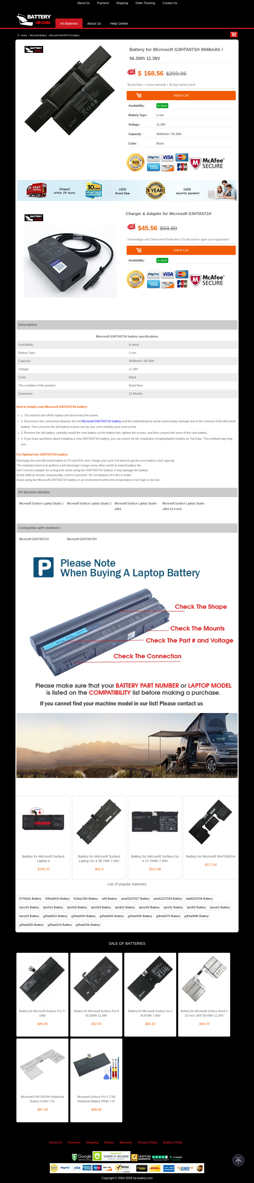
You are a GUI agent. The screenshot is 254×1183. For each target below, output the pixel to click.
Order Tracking (145, 3)
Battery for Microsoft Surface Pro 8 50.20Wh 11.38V (96, 1013)
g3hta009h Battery (196, 916)
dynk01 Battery (125, 907)
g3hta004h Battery (112, 916)
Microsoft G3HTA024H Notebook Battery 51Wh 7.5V (42, 1099)
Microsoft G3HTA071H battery (101, 421)
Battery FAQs (172, 1142)
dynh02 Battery (77, 907)
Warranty (126, 1142)
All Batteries (69, 23)
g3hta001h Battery (55, 916)
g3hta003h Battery (83, 916)
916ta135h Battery (86, 898)
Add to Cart (181, 95)
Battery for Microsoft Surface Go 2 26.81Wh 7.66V (150, 1013)
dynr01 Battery (173, 907)
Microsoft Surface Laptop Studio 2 (89, 503)
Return (109, 1142)
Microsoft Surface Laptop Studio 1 (41, 503)
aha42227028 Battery (168, 898)
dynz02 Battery (29, 916)
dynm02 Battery (149, 907)
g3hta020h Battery (31, 924)
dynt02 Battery (196, 907)
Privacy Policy (148, 1142)
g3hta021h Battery (60, 924)
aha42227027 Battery (135, 898)
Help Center (119, 23)
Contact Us (170, 3)
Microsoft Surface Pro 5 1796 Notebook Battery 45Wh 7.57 (96, 1099)
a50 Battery (109, 898)
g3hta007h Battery (168, 916)
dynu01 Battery (220, 907)
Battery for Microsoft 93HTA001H (210, 856)
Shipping (122, 3)
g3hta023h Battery (88, 924)
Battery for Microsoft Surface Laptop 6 (43, 859)
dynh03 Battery (101, 907)
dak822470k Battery (199, 898)
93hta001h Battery (57, 898)
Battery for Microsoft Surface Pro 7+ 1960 (42, 1013)
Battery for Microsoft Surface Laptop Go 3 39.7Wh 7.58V (99, 859)
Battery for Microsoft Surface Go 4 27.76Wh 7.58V (155, 859)
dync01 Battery (29, 907)
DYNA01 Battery (30, 898)
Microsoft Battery (38, 35)
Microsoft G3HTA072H (82, 539)
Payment (103, 3)
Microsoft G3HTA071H (34, 539)
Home (24, 35)
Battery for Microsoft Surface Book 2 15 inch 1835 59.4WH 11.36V (204, 1013)
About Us (83, 3)
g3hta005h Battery (140, 916)
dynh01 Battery (53, 907)
